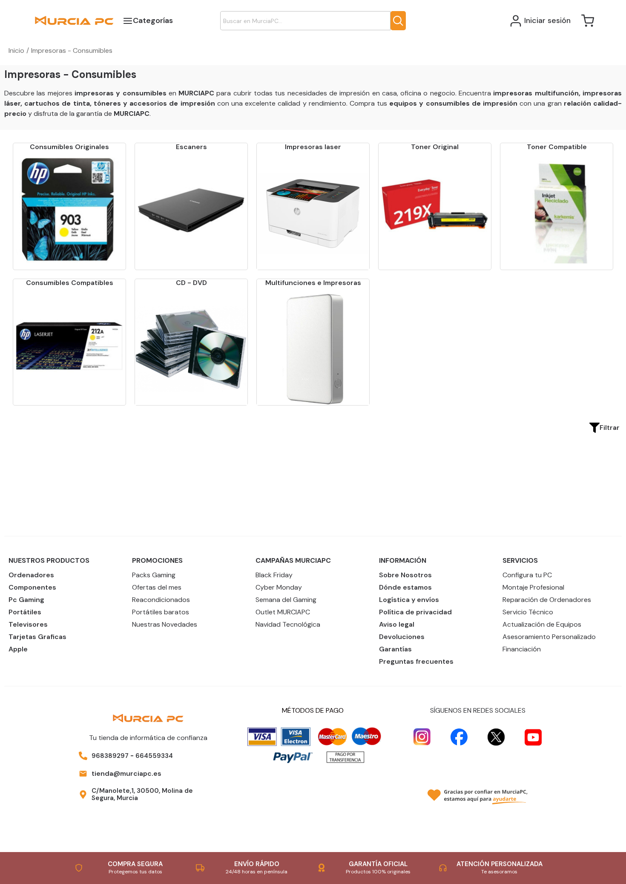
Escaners (191, 146)
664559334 (154, 756)
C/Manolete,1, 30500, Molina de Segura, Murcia (142, 794)
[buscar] (398, 20)
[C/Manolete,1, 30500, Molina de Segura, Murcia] (83, 794)
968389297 (110, 756)
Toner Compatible (557, 146)
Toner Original (435, 146)
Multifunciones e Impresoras (313, 282)
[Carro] (587, 20)
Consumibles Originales (69, 146)
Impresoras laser (313, 146)
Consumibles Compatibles (69, 282)
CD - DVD (191, 282)
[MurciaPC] (74, 20)
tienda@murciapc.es (126, 773)
